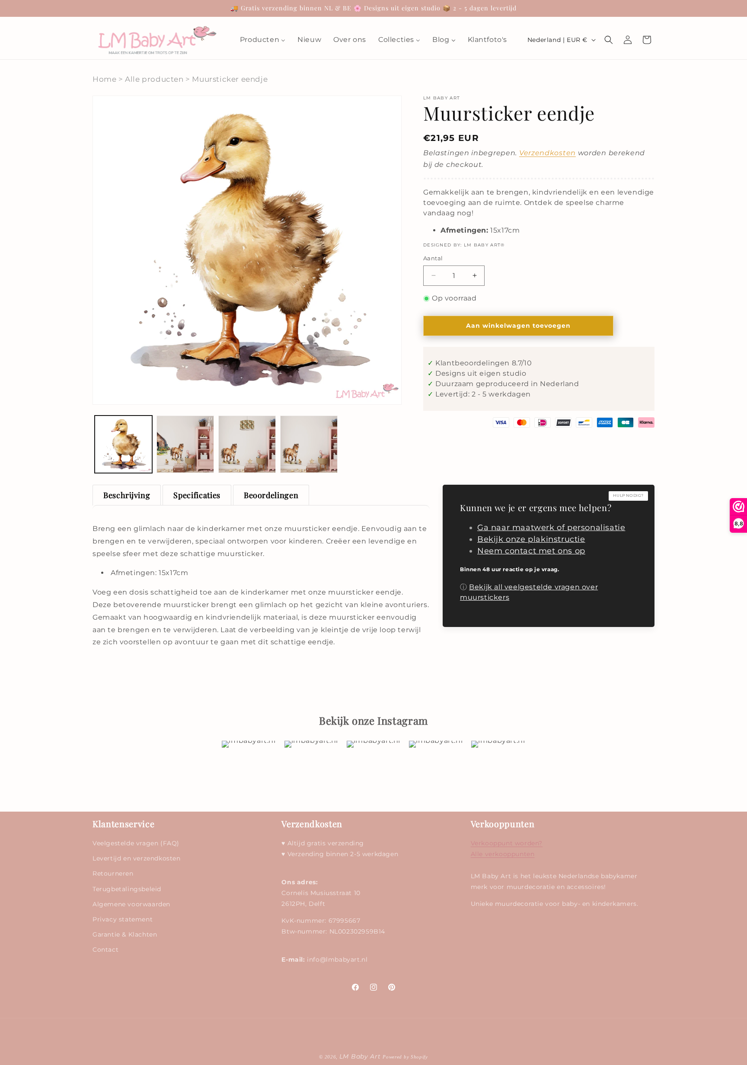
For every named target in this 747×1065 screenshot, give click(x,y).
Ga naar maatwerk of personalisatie (551, 527)
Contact (105, 950)
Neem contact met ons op (531, 551)
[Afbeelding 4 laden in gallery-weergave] (309, 444)
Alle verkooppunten (503, 854)
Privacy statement (123, 919)
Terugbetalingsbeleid (127, 889)
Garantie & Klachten (125, 935)
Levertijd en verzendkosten (137, 859)
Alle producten (154, 79)
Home (104, 79)
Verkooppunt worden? (507, 844)
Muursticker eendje (230, 79)
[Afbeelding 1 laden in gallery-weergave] (123, 444)
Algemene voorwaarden (131, 904)
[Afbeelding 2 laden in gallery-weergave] (185, 444)
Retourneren (113, 874)
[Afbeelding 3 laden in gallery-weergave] (247, 444)
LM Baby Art (361, 1056)
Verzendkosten (547, 153)
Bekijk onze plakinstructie (531, 539)
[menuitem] (262, 40)
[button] (608, 39)
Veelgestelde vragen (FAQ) (136, 844)
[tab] (127, 495)
